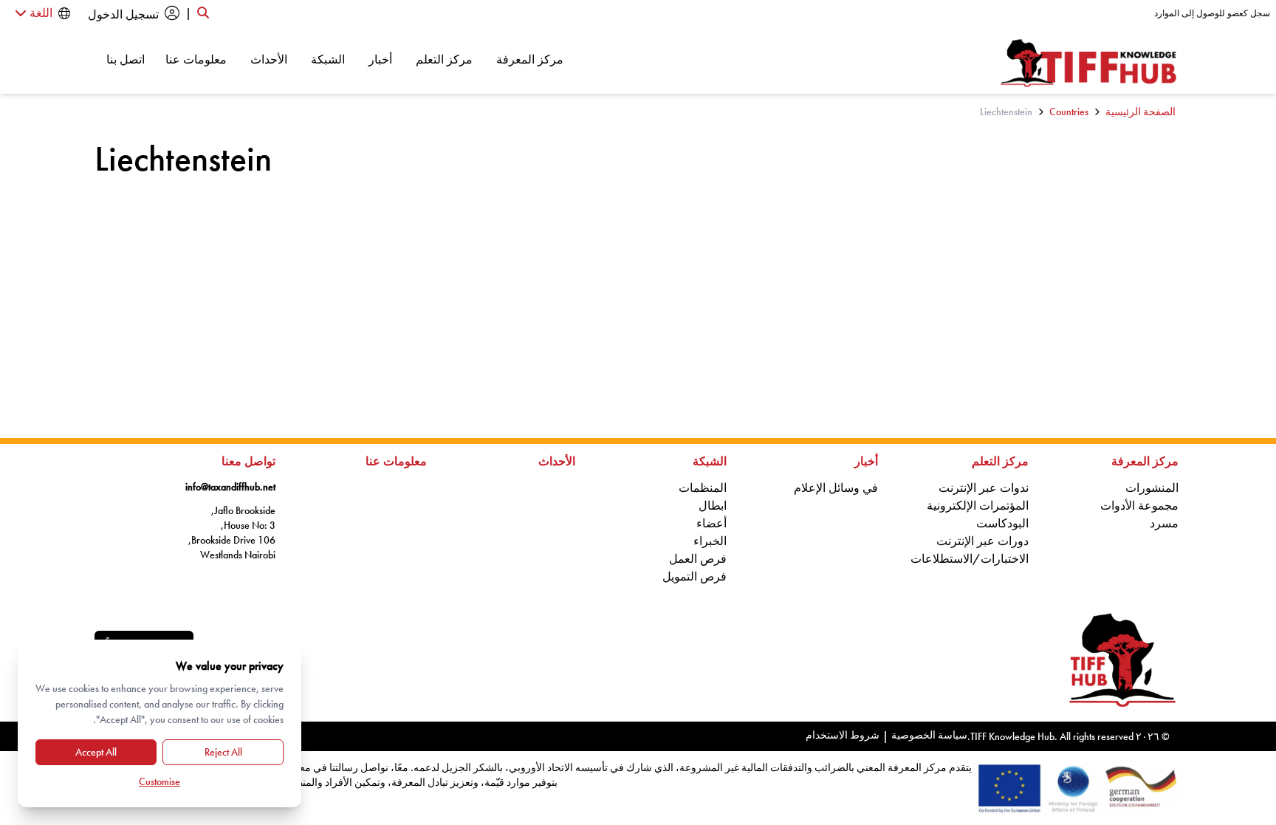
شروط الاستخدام (842, 735)
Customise (159, 781)
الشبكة (328, 59)
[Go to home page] (1089, 63)
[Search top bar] (203, 13)
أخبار (380, 59)
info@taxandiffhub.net (230, 486)
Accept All (96, 752)
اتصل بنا (125, 59)
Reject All (223, 752)
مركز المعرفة (529, 59)
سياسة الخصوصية (929, 735)
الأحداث (268, 59)
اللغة (39, 13)
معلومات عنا (196, 59)
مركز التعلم (444, 59)
